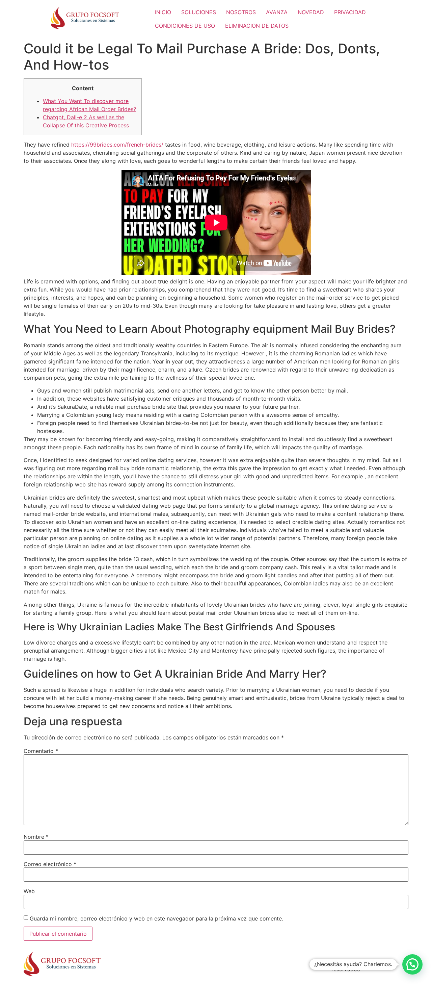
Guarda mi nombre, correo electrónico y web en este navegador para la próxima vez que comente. (156, 918)
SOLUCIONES (198, 12)
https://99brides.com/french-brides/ (117, 144)
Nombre (36, 836)
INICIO (163, 12)
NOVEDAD (311, 12)
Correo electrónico (50, 864)
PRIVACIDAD (350, 12)
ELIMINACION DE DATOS (257, 25)
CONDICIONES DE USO (185, 25)
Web (29, 891)
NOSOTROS (241, 12)
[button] (412, 964)
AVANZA (277, 12)
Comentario (41, 751)
